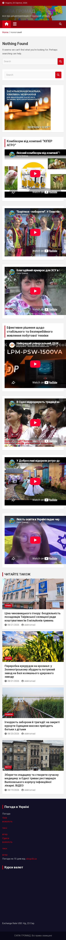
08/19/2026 (13, 790)
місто (8, 767)
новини (9, 714)
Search (61, 61)
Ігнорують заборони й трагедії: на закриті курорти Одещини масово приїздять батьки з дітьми (32, 725)
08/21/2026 (13, 625)
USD (20, 923)
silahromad (29, 625)
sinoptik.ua (31, 858)
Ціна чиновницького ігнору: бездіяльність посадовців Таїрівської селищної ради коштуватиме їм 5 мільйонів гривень (32, 617)
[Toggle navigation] (15, 23)
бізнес (8, 658)
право (8, 606)
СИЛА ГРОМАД (18, 11)
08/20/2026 (13, 733)
